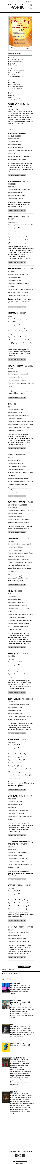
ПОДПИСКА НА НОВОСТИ (20, 1161)
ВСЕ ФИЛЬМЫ (20, 1163)
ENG (27, 2)
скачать (16, 973)
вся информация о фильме (17, 175)
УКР (31, 2)
